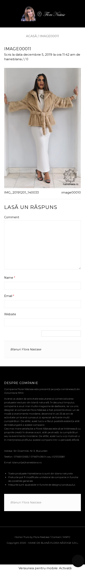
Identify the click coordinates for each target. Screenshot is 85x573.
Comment (11, 217)
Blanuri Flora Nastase (25, 349)
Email (9, 296)
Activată (65, 568)
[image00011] (42, 128)
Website (10, 314)
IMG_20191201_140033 (21, 192)
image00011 (17, 48)
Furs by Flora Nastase (36, 537)
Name (9, 278)
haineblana (13, 59)
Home (18, 537)
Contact (56, 537)
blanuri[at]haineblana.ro (27, 462)
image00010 (71, 192)
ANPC (66, 537)
